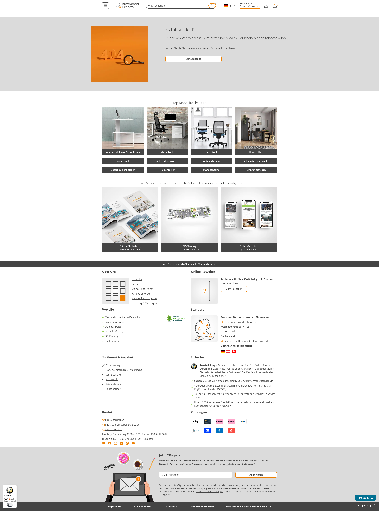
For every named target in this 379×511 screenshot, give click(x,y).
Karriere (136, 284)
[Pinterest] (127, 443)
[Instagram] (115, 443)
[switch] (10, 505)
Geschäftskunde (250, 6)
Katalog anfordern (142, 293)
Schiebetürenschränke (256, 161)
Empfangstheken (256, 170)
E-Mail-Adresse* (170, 474)
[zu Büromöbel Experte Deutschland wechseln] (223, 351)
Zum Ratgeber (234, 289)
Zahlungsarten (153, 303)
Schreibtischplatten (167, 161)
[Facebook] (109, 443)
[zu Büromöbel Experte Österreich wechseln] (228, 351)
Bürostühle (112, 379)
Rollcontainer (167, 170)
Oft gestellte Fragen (143, 289)
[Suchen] (212, 5)
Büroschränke (123, 161)
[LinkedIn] (121, 443)
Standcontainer (211, 170)
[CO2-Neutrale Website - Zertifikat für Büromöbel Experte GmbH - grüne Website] (176, 318)
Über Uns (137, 279)
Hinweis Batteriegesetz (144, 298)
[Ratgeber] (103, 443)
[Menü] (105, 5)
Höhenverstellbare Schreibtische (124, 370)
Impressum (114, 506)
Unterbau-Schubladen (123, 170)
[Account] (266, 6)
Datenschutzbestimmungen (209, 491)
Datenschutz (171, 506)
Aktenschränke (211, 161)
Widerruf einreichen (202, 506)
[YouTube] (133, 443)
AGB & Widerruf (142, 506)
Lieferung (137, 303)
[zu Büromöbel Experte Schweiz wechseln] (234, 351)
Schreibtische (113, 374)
